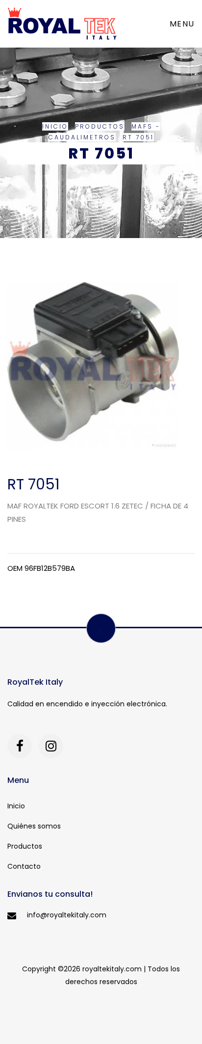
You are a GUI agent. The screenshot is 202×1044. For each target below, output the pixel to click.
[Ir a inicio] (62, 24)
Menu (182, 23)
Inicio (55, 126)
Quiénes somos (34, 826)
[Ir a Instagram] (51, 746)
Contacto (24, 866)
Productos (100, 126)
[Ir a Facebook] (19, 746)
